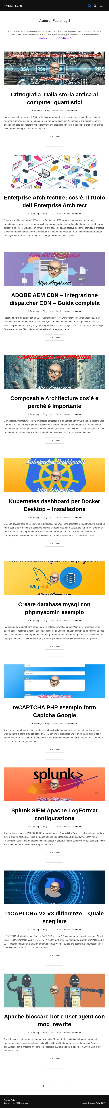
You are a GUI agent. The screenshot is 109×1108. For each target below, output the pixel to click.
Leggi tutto (56, 137)
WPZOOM (100, 1103)
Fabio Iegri (13, 5)
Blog (47, 111)
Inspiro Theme (88, 1103)
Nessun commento (72, 214)
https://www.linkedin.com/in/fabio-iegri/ (55, 38)
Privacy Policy (10, 1100)
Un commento (72, 111)
